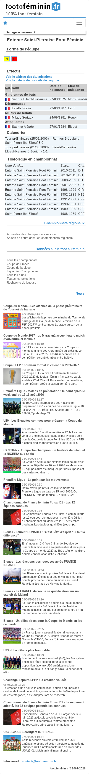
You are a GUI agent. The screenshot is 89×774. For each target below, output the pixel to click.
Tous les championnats (22, 260)
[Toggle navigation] (79, 22)
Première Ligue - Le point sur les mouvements (36, 479)
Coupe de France (18, 264)
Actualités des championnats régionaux (33, 234)
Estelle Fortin (21, 108)
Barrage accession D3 (21, 32)
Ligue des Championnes (23, 271)
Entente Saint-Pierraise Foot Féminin (31, 170)
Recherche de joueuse (21, 282)
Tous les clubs (16, 275)
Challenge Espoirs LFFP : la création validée (34, 680)
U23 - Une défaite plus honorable (26, 650)
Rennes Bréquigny (65, 138)
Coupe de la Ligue (19, 267)
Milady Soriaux (22, 117)
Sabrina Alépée (23, 126)
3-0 (41, 142)
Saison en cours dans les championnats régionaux (40, 238)
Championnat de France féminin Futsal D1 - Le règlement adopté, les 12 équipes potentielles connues (43, 704)
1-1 (45, 151)
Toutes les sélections (21, 278)
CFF (81, 199)
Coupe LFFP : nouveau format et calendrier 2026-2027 (41, 365)
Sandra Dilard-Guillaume (29, 99)
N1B (81, 194)
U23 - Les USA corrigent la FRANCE (28, 732)
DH (80, 170)
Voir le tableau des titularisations (29, 76)
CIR (81, 185)
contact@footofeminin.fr (39, 761)
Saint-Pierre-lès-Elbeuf (21, 214)
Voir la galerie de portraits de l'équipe (32, 80)
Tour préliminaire (17, 138)
